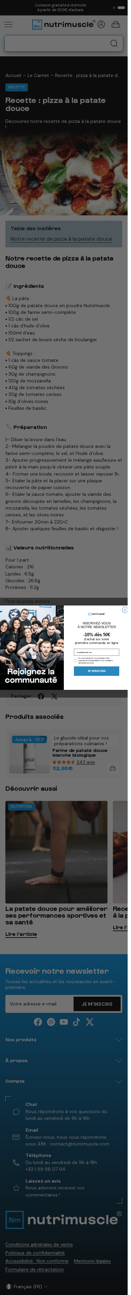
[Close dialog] (125, 610)
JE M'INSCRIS (97, 671)
